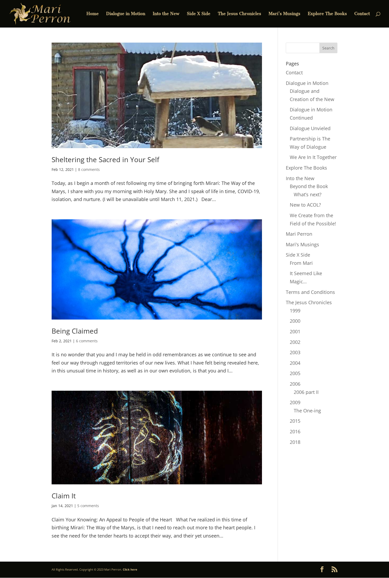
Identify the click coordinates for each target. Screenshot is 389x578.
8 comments (89, 169)
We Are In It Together (313, 157)
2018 (295, 442)
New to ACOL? (305, 205)
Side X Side (198, 14)
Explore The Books (327, 14)
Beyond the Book (309, 186)
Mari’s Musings (284, 14)
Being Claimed (75, 331)
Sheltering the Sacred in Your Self (105, 159)
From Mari (301, 263)
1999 (295, 310)
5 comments (88, 505)
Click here (130, 569)
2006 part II (306, 392)
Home (93, 14)
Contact (362, 14)
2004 (295, 363)
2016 (295, 431)
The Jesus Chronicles (239, 14)
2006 (295, 384)
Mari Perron (299, 234)
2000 (295, 321)
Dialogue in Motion (125, 14)
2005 (295, 373)
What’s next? (308, 194)
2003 (295, 352)
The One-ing (307, 410)
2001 (295, 331)
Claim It (64, 495)
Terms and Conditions (310, 292)
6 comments (87, 340)
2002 (295, 342)
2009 (295, 402)
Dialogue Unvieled (310, 128)
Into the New (166, 14)
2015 (295, 421)
